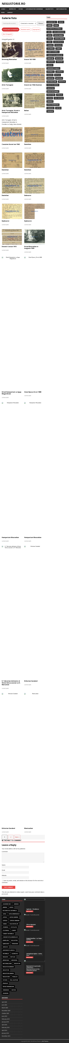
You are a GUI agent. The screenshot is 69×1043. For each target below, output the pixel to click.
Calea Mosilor (58, 42)
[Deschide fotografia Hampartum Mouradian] (12, 468)
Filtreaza (40, 23)
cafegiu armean (59, 38)
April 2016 (4, 1024)
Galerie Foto (49, 9)
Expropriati (36, 29)
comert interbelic (53, 52)
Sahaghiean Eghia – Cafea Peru (34, 954)
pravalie (50, 101)
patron (49, 98)
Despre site (12, 9)
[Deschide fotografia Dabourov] (34, 185)
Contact (10, 12)
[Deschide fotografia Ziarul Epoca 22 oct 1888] (34, 323)
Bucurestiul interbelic (54, 29)
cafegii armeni (58, 35)
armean (61, 22)
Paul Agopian (59, 98)
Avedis (56, 25)
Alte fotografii (7, 34)
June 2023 (4, 1005)
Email (3, 870)
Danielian (50, 58)
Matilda (57, 75)
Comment (5, 851)
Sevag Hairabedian (53, 105)
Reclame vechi (25, 29)
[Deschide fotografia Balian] (34, 101)
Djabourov (50, 61)
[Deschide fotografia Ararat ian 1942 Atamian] (34, 75)
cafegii (49, 35)
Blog (2, 12)
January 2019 (5, 1022)
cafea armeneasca (58, 32)
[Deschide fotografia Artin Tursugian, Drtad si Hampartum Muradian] (12, 101)
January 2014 (5, 1033)
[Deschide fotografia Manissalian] (34, 759)
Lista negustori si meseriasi (34, 9)
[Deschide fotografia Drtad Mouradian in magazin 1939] (34, 236)
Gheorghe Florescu (53, 68)
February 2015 (6, 1027)
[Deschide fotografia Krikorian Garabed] (34, 612)
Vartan (58, 108)
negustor (62, 81)
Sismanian (50, 108)
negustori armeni (52, 91)
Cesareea (50, 45)
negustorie (50, 95)
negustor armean (52, 85)
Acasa (3, 9)
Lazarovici (59, 71)
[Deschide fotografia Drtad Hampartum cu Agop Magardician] (12, 323)
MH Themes (45, 1041)
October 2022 (5, 1013)
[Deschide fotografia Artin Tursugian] (12, 75)
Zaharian (50, 111)
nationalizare (51, 81)
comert (58, 48)
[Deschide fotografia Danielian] (34, 134)
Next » (17, 837)
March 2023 (5, 1008)
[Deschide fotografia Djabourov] (12, 211)
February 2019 (6, 1019)
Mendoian (50, 78)
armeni (49, 25)
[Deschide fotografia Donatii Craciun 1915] (12, 236)
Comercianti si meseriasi (10, 29)
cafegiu (49, 38)
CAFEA (49, 32)
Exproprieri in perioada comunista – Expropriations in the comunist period (33, 968)
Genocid (49, 65)
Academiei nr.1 (51, 22)
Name (3, 865)
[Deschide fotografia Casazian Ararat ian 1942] (12, 134)
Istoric (21, 9)
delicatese (59, 58)
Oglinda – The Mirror (32, 909)
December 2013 (6, 1036)
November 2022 (6, 1010)
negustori (50, 88)
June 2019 (4, 1016)
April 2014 (4, 1030)
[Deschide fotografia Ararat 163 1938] (34, 49)
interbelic (50, 71)
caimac (49, 42)
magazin (50, 75)
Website (4, 875)
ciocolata (58, 45)
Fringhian (60, 61)
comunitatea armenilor (54, 55)
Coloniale (50, 48)
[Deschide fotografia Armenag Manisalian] (12, 49)
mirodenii (59, 78)
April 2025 (4, 1002)
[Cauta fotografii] (10, 23)
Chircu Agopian (31, 924)
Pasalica (59, 95)
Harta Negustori (61, 9)
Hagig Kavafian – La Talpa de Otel (34, 939)
